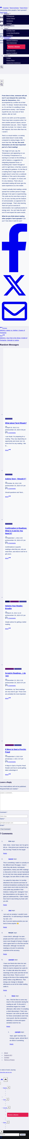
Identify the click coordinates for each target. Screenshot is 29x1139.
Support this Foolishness (13, 63)
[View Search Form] (1, 67)
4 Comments (11, 685)
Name (2, 819)
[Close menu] (0, 1083)
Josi (9, 910)
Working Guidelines (12, 40)
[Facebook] (14, 271)
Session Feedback (11, 53)
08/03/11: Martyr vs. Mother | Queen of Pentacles (12, 330)
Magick (7, 601)
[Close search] (1, 1131)
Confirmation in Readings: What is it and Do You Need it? (16, 530)
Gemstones (9, 21)
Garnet (10, 859)
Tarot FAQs (9, 35)
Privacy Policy (10, 60)
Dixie (13, 996)
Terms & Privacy (9, 1060)
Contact (8, 58)
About (6, 1053)
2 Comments (11, 433)
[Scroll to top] (2, 1079)
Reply (5, 853)
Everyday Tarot (10, 30)
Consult (5, 1107)
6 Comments (11, 543)
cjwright (11, 960)
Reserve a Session (14, 46)
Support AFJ (8, 1055)
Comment (3, 812)
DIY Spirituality (9, 26)
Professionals (10, 16)
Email (2, 825)
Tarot (4, 1099)
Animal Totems (10, 18)
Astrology (9, 23)
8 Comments (11, 762)
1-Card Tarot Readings (12, 33)
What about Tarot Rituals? (16, 423)
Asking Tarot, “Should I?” (15, 479)
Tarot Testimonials (11, 43)
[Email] (14, 323)
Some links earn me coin (6, 1072)
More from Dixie (10, 50)
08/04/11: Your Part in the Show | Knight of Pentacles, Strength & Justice (13, 338)
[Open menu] (2, 81)
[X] (14, 297)
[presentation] (16, 382)
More (8, 450)
